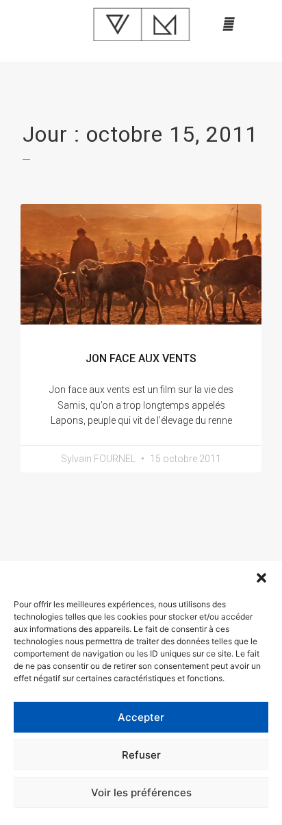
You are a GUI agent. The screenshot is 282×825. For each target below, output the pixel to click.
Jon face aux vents (141, 358)
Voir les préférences (141, 792)
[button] (261, 578)
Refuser (141, 754)
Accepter (141, 717)
